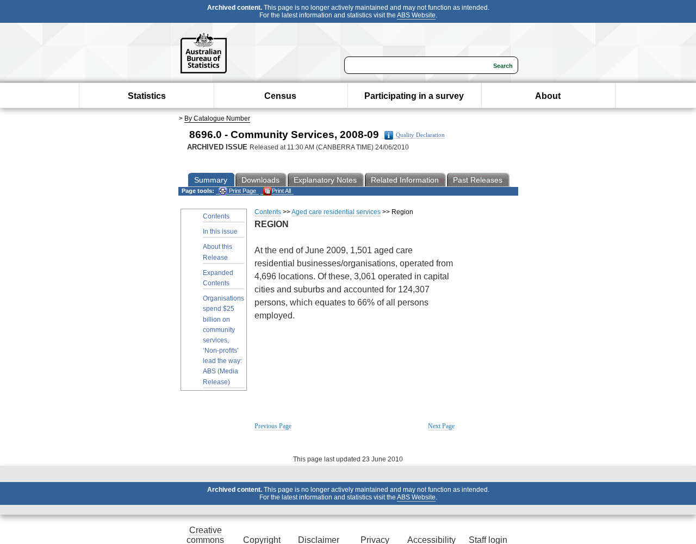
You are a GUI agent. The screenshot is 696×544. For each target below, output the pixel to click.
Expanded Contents (218, 278)
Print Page (241, 190)
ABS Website (416, 15)
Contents (216, 216)
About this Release (217, 252)
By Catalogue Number (217, 118)
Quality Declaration (420, 135)
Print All (281, 190)
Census (280, 96)
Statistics (147, 96)
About (548, 96)
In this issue (220, 231)
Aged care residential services (336, 212)
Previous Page (272, 426)
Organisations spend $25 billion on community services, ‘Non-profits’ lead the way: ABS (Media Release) (223, 340)
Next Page (441, 426)
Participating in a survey (414, 96)
